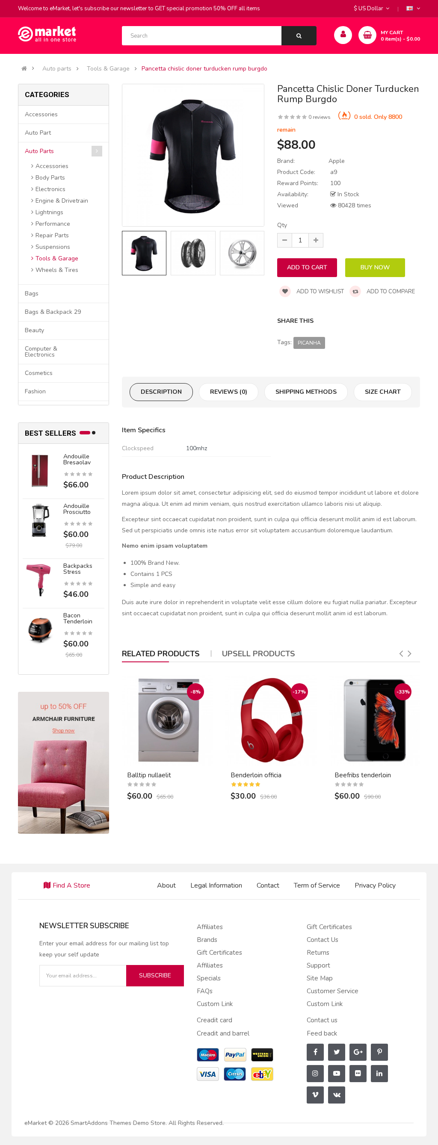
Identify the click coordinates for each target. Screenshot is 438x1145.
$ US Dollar (370, 8)
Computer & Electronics (41, 352)
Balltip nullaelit (149, 775)
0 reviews (319, 117)
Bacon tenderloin (77, 618)
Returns (318, 952)
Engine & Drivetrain (62, 201)
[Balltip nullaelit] (167, 720)
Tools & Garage (108, 69)
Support (318, 965)
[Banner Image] (63, 762)
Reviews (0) (228, 392)
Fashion (35, 391)
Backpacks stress (77, 569)
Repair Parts (52, 235)
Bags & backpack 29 (53, 312)
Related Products (161, 654)
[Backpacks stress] (40, 580)
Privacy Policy (375, 885)
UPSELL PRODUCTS (258, 654)
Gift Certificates (219, 952)
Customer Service (332, 991)
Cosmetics (39, 373)
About (166, 885)
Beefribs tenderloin (362, 775)
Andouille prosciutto (77, 509)
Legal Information (216, 885)
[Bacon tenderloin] (40, 630)
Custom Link (215, 1004)
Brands (207, 939)
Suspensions (53, 247)
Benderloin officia (256, 775)
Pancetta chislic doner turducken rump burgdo (204, 69)
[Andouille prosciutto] (40, 520)
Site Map (320, 978)
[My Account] (343, 35)
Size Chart (383, 392)
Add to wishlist (319, 291)
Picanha (309, 342)
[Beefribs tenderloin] (374, 720)
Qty (282, 225)
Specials (209, 978)
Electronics (50, 189)
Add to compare (390, 291)
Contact (268, 885)
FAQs (205, 991)
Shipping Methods (306, 392)
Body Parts (50, 178)
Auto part (38, 133)
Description (161, 392)
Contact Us (322, 939)
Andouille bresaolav (77, 459)
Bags (31, 293)
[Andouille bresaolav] (40, 470)
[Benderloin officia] (271, 720)
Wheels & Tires (57, 270)
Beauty (34, 330)
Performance (53, 224)
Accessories (41, 114)
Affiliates (210, 927)
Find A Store (71, 885)
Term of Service (317, 885)
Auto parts (56, 69)
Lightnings (49, 212)
